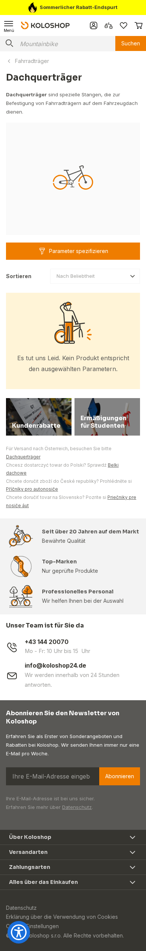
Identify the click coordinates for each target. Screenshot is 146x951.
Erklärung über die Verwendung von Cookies (62, 917)
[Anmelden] (93, 25)
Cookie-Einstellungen (32, 926)
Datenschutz (77, 807)
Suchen (130, 43)
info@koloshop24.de (55, 665)
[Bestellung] (138, 25)
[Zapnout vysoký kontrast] (18, 932)
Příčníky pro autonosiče (32, 489)
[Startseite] (45, 25)
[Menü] (9, 25)
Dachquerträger (23, 457)
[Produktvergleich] (108, 25)
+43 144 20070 (47, 641)
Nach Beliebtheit (76, 276)
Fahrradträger (32, 61)
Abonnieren (119, 776)
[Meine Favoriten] (123, 25)
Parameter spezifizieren (78, 251)
